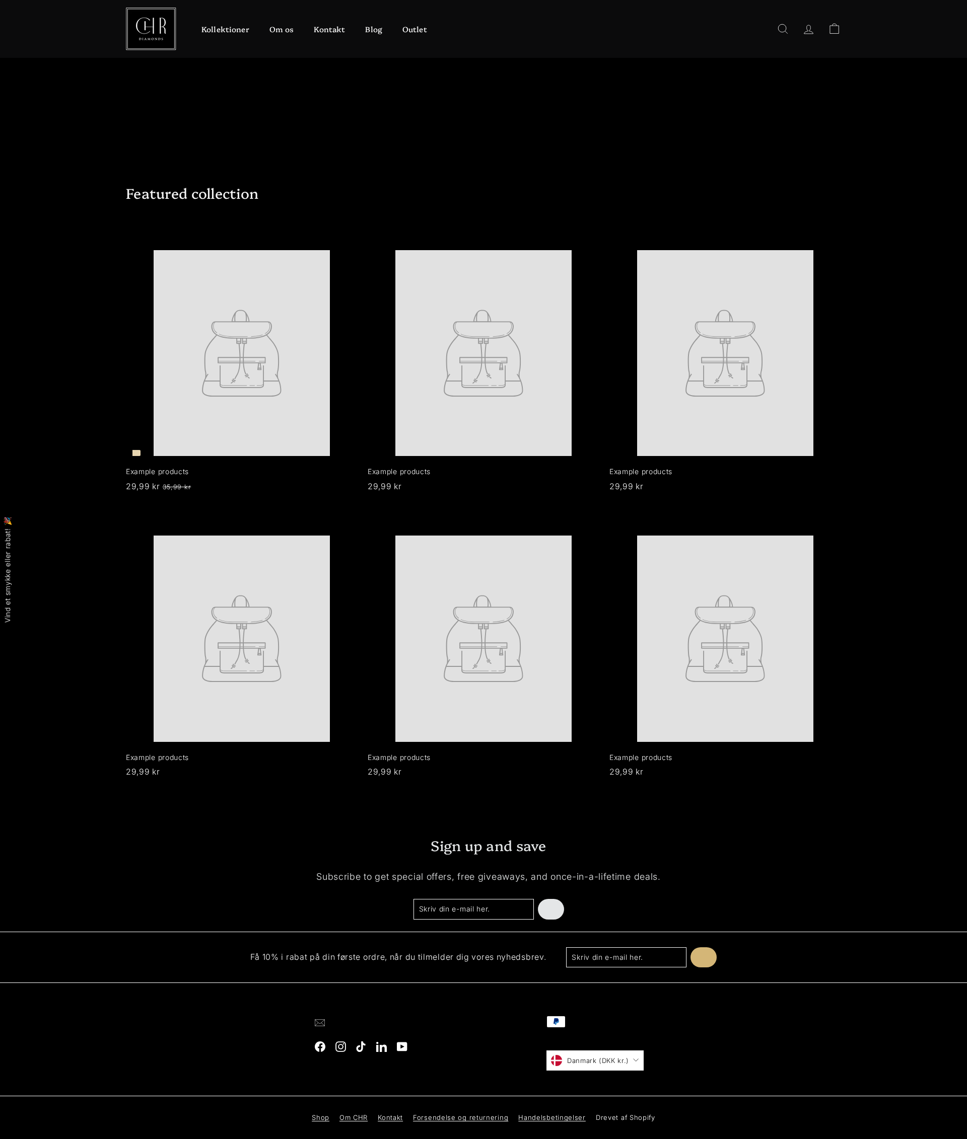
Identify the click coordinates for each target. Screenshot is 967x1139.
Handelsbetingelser (552, 1117)
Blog (373, 29)
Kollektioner (225, 29)
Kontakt (329, 29)
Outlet (414, 29)
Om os (281, 29)
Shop (320, 1117)
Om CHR (353, 1117)
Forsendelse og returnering (460, 1117)
